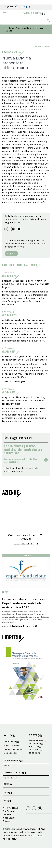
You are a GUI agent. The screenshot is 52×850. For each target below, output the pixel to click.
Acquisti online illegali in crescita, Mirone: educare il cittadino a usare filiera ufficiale (24, 400)
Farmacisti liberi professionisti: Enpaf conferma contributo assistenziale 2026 (24, 603)
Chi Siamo (8, 811)
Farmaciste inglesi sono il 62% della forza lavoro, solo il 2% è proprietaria (24, 358)
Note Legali (9, 817)
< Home (10, 28)
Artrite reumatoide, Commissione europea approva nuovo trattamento (24, 322)
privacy (19, 471)
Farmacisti (26, 555)
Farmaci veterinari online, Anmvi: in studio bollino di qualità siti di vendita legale (25, 284)
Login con (9, 7)
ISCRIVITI (11, 253)
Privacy (7, 821)
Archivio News (24, 28)
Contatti (7, 814)
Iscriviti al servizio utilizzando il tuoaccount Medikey (20, 460)
